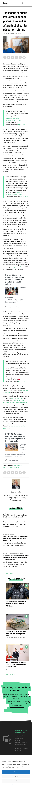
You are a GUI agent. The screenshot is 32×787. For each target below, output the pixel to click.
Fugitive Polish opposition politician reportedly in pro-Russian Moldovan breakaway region (16, 664)
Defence (16, 606)
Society (11, 638)
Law (4, 513)
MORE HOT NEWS (10, 674)
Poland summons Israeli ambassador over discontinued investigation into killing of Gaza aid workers (15, 538)
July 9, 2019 (21, 381)
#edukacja (19, 192)
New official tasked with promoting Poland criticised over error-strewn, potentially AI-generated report (16, 557)
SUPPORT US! (17, 706)
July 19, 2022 (21, 125)
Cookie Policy (15, 784)
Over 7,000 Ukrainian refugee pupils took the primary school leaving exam (15, 403)
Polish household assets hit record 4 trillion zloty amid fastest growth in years (16, 634)
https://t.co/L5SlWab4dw (13, 118)
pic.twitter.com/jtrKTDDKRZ (14, 120)
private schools (19, 267)
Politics (20, 33)
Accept (16, 772)
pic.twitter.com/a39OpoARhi (14, 194)
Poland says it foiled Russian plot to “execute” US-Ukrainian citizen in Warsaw (16, 603)
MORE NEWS (9, 573)
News (7, 513)
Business (5, 553)
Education (14, 33)
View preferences (16, 781)
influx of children (16, 398)
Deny (16, 776)
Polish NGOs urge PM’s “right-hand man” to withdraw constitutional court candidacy (15, 517)
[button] (29, 757)
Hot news (22, 606)
